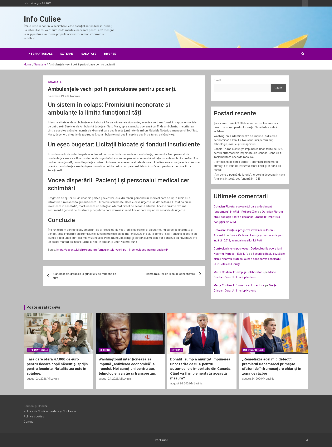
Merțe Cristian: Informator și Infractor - (239, 285)
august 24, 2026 (36, 378)
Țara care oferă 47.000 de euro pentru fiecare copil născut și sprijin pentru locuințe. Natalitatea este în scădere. (246, 127)
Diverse (110, 53)
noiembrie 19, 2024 (59, 96)
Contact (29, 421)
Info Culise (42, 19)
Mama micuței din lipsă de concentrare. (170, 274)
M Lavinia (53, 378)
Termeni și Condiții (35, 406)
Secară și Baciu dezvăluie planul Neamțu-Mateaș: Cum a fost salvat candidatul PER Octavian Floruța (249, 259)
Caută (217, 80)
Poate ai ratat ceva (43, 307)
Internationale (40, 53)
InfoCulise (161, 440)
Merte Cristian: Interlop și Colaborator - (239, 272)
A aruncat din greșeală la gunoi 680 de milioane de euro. (84, 276)
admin (76, 96)
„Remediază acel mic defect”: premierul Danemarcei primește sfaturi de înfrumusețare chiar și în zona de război (247, 166)
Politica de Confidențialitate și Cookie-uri (50, 411)
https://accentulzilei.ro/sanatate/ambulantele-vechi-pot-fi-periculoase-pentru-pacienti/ (112, 249)
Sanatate (88, 53)
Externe (67, 53)
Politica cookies (34, 416)
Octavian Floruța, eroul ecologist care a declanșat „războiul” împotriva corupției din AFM (248, 217)
